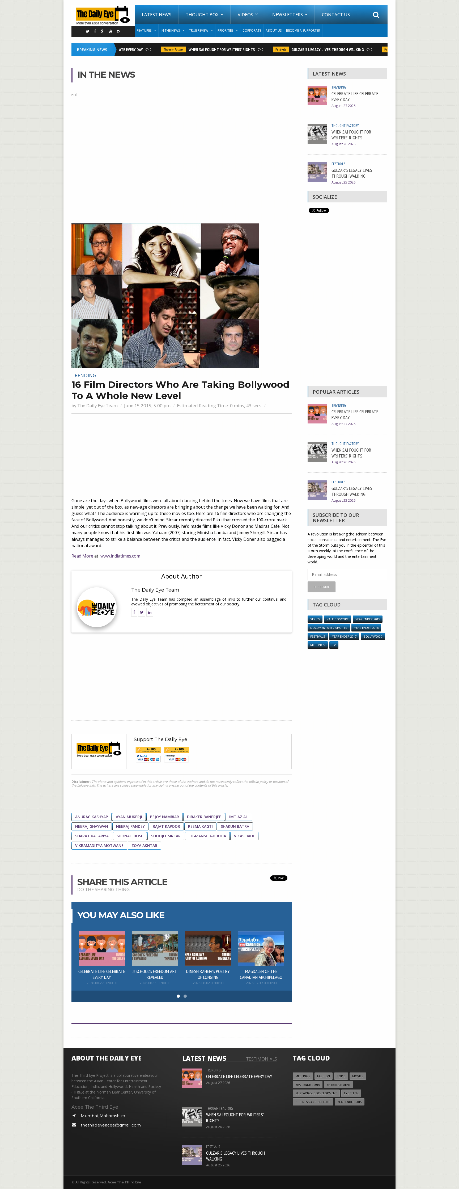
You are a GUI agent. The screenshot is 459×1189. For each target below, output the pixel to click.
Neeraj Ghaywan (91, 826)
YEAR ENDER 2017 (344, 636)
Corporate (252, 30)
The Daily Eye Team (97, 405)
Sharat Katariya (92, 835)
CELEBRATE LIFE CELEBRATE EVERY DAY (101, 974)
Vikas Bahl (244, 835)
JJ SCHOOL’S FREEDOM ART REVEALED (155, 974)
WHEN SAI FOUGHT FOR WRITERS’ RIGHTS (211, 49)
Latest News (156, 14)
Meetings (317, 645)
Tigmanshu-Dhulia (207, 835)
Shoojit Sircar (166, 835)
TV (334, 645)
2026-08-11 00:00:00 (155, 983)
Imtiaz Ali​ (239, 816)
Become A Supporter (303, 30)
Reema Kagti (200, 826)
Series (315, 619)
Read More (82, 556)
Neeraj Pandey (130, 826)
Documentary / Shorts (328, 628)
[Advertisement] (181, 456)
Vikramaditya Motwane (99, 845)
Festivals (270, 49)
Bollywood (372, 636)
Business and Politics (312, 1102)
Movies (357, 1076)
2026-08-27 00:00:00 (102, 983)
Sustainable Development (316, 1093)
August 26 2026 (343, 144)
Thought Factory (163, 49)
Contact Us (336, 14)
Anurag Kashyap (91, 816)
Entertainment (339, 1085)
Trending (83, 375)
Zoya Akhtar (144, 845)
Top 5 (341, 1076)
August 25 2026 (343, 182)
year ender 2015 (367, 619)
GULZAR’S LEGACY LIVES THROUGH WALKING (317, 49)
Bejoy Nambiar (164, 816)
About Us (274, 30)
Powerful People (384, 49)
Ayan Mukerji (129, 816)
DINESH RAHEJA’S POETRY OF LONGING (208, 974)
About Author (181, 576)
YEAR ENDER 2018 (366, 628)
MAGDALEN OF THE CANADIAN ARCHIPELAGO (261, 974)
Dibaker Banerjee (204, 816)
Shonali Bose (130, 835)
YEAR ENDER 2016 (307, 1085)
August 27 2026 (343, 105)
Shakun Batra (235, 826)
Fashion (323, 1076)
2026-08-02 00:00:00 (208, 983)
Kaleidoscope (337, 619)
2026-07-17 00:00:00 (261, 983)
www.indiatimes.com (120, 556)
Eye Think (351, 1093)
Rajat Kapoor (166, 826)
